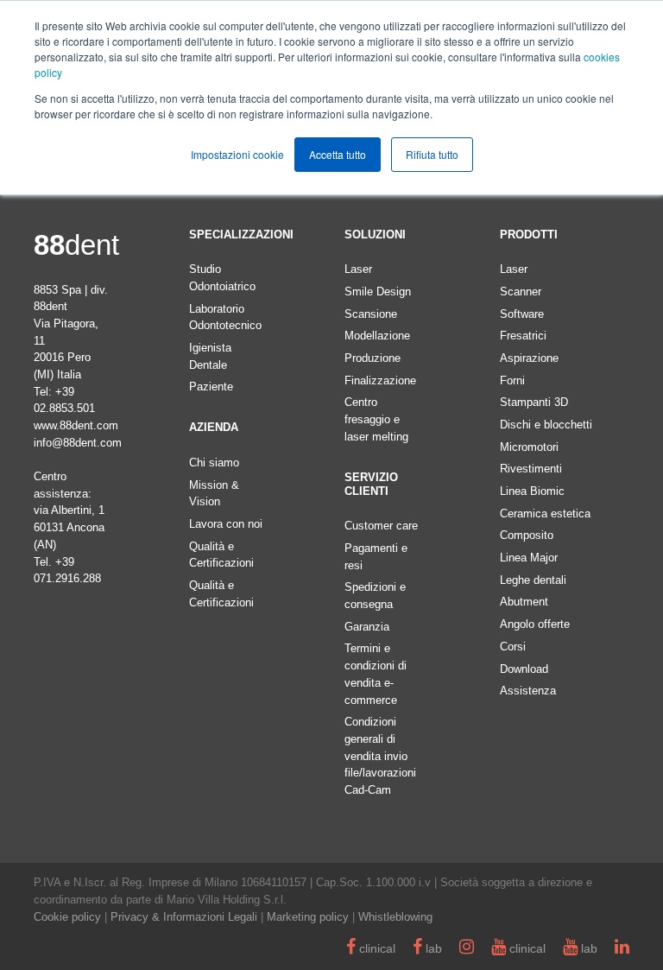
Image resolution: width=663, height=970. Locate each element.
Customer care (381, 525)
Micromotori (529, 447)
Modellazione (377, 335)
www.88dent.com (76, 425)
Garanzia (366, 626)
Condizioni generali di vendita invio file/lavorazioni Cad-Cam (380, 755)
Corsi (513, 646)
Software (522, 313)
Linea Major (529, 557)
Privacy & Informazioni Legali (183, 916)
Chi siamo (214, 462)
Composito (526, 535)
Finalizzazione (380, 380)
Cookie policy (67, 916)
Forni (512, 380)
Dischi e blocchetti (546, 424)
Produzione (372, 358)
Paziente (211, 386)
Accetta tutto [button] (337, 154)
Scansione (370, 313)
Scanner (520, 291)
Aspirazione (529, 358)
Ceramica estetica (545, 513)
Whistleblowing (395, 916)
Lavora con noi (225, 523)
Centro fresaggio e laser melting (376, 419)
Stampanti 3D (534, 402)
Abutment (524, 601)
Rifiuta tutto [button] (432, 154)
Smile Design (377, 291)
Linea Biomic (532, 491)
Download (524, 669)
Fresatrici (523, 335)
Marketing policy (308, 916)
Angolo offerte (535, 624)
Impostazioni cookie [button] (237, 154)
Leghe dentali (533, 580)
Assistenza (528, 690)
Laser (358, 269)
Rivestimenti (531, 468)
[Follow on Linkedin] (622, 948)
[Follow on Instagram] (466, 948)
